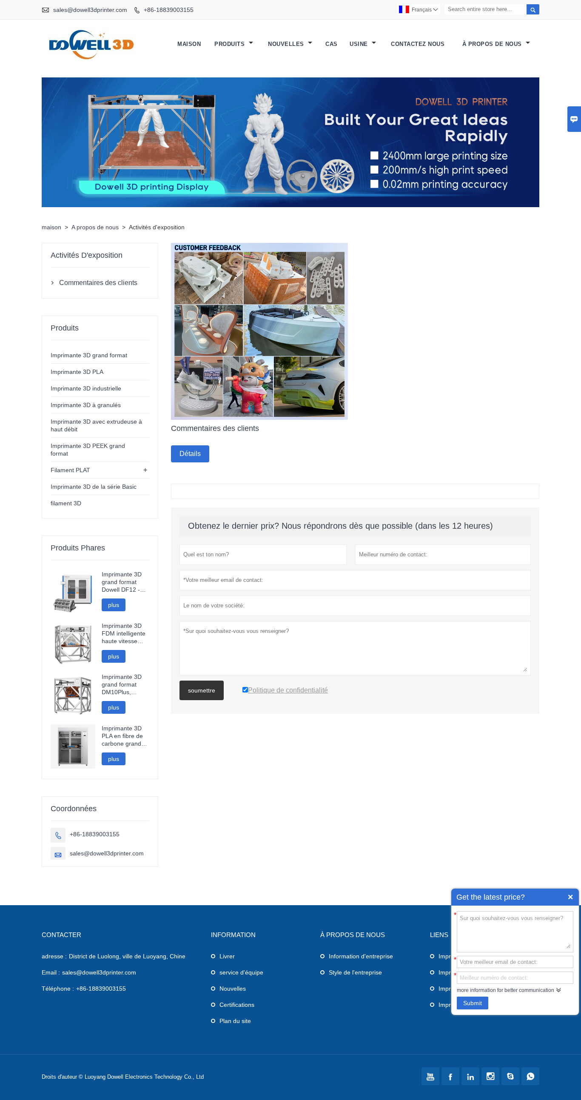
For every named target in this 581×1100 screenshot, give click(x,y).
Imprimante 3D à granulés (86, 405)
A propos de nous (95, 227)
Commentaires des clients (98, 282)
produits (230, 44)
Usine (360, 44)
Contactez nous (417, 44)
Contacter (61, 934)
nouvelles (287, 44)
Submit (472, 1003)
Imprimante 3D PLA (77, 371)
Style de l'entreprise (355, 972)
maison (189, 44)
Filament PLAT (70, 470)
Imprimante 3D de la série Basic (94, 486)
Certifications (236, 1004)
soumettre (201, 690)
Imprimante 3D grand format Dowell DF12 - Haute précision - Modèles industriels (125, 582)
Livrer (227, 956)
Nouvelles (232, 988)
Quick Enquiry (570, 897)
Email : (51, 972)
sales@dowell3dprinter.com (90, 9)
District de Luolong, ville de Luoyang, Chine (127, 956)
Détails (190, 453)
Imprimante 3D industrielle (86, 388)
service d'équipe (241, 972)
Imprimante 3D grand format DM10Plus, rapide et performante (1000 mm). (122, 684)
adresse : (54, 956)
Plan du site (235, 1020)
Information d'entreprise (361, 956)
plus (113, 604)
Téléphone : (58, 988)
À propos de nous (493, 44)
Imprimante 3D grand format (89, 355)
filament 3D (66, 503)
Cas (331, 44)
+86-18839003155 (169, 9)
